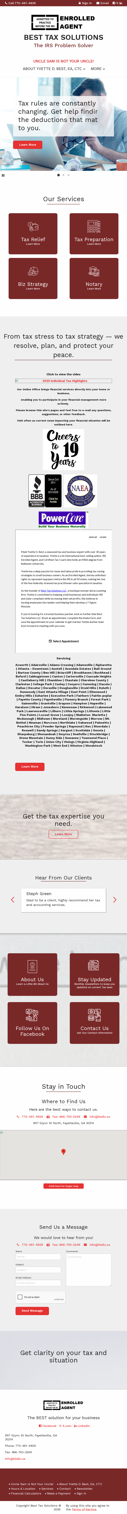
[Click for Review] (45, 491)
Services (47, 1488)
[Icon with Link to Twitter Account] (117, 3)
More (96, 69)
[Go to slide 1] (58, 175)
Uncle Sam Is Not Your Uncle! (63, 61)
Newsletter (85, 1488)
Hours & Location (23, 1488)
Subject (20, 1264)
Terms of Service (84, 1509)
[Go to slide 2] (63, 175)
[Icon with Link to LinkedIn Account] (121, 3)
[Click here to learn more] (80, 491)
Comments (72, 1251)
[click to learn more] (98, 491)
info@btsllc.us (99, 1116)
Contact (65, 1488)
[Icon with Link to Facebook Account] (114, 3)
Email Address (23, 1277)
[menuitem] (63, 60)
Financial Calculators (26, 1493)
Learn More (29, 766)
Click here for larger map (63, 1186)
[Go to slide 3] (68, 175)
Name (19, 1251)
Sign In (87, 3)
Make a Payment (59, 1493)
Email (105, 3)
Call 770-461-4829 (22, 3)
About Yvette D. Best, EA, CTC (52, 69)
